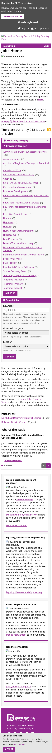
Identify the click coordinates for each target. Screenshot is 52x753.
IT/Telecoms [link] (9, 234)
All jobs (10, 293)
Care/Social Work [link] (12, 170)
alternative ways (24, 499)
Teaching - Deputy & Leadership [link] (19, 275)
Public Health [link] (10, 262)
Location (7, 341)
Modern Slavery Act (26, 728)
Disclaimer (22, 725)
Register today (13, 16)
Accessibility (11, 725)
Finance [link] (7, 218)
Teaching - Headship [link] (13, 279)
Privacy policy (12, 728)
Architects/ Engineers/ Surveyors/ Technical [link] (26, 163)
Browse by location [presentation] (16, 145)
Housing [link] (7, 226)
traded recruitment (16, 634)
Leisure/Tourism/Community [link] (18, 243)
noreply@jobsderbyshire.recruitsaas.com (23, 121)
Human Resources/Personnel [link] (18, 230)
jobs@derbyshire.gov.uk (18, 686)
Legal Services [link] (10, 239)
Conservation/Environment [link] (17, 187)
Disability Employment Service (22, 514)
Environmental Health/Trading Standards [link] (24, 206)
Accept (9, 749)
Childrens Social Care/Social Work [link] (20, 182)
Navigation (8, 45)
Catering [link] (7, 178)
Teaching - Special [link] (12, 287)
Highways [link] (8, 222)
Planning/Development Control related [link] (24, 254)
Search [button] (9, 356)
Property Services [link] (12, 258)
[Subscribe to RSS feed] (49, 129)
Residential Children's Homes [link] (18, 267)
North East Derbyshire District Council (21, 417)
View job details (13, 460)
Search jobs (12, 300)
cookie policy (18, 744)
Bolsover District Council (14, 422)
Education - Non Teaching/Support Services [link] (26, 195)
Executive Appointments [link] (16, 214)
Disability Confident (16, 525)
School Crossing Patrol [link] (15, 271)
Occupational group (13, 328)
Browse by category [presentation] (17, 140)
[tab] (26, 141)
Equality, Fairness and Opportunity (24, 592)
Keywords (8, 305)
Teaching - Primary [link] (13, 283)
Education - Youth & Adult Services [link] (21, 202)
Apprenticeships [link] (11, 159)
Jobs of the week (13, 429)
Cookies (31, 725)
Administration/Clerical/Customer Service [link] (25, 151)
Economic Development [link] (15, 191)
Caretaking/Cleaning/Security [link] (18, 174)
